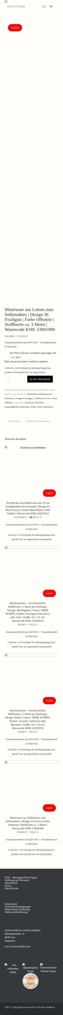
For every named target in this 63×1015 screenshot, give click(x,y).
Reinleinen (48, 407)
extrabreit (29, 402)
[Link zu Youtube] (55, 1011)
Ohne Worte (32, 394)
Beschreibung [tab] (14, 421)
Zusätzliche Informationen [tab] (38, 421)
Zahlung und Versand (17, 880)
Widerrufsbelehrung (16, 912)
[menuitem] (44, 6)
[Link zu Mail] (51, 1011)
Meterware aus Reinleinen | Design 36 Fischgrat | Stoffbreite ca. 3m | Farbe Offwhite (31, 398)
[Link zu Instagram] (41, 1011)
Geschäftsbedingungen (18, 906)
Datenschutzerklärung (17, 909)
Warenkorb (11, 882)
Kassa (8, 885)
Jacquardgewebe (12, 407)
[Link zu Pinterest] (46, 1011)
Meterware (25, 407)
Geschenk (39, 402)
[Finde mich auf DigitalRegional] (30, 968)
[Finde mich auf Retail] (48, 968)
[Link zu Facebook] (36, 1011)
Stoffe (33, 407)
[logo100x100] (26, 6)
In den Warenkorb (40, 379)
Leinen (40, 407)
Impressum (11, 903)
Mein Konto (11, 888)
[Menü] (44, 6)
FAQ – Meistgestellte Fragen (21, 877)
